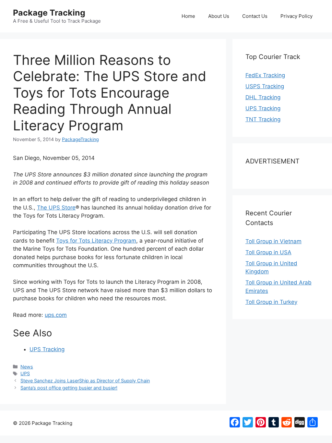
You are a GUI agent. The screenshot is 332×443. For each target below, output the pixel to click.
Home (188, 16)
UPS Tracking (47, 349)
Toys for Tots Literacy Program (96, 240)
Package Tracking (49, 13)
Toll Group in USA (268, 252)
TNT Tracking (262, 119)
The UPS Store (56, 207)
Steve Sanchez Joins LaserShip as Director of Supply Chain (85, 380)
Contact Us (254, 16)
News (26, 366)
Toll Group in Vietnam (273, 241)
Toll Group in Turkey (271, 302)
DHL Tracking (262, 97)
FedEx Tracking (265, 75)
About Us (218, 16)
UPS (25, 373)
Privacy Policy (296, 16)
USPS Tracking (264, 86)
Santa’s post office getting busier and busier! (68, 387)
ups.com (56, 315)
